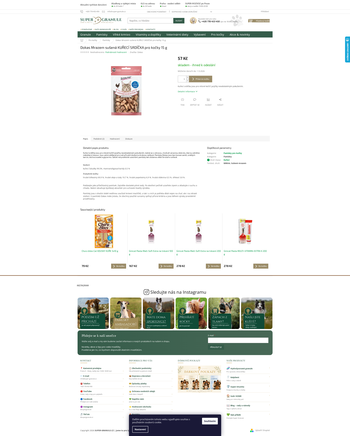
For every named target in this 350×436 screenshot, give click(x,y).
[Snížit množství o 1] (187, 80)
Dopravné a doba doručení (184, 11)
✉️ (102, 377)
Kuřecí (227, 160)
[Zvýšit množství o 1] (187, 77)
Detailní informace (186, 91)
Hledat (178, 20)
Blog (116, 29)
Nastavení (140, 429)
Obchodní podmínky (156, 11)
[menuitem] (86, 34)
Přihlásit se (216, 347)
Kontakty (150, 29)
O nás (124, 29)
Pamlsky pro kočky (233, 153)
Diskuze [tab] (128, 138)
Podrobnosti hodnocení (116, 52)
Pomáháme (87, 29)
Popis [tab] (85, 138)
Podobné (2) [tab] (99, 138)
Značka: (136, 52)
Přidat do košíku (202, 79)
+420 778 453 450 (219, 21)
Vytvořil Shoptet (262, 430)
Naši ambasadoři (103, 29)
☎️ (102, 384)
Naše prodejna (136, 29)
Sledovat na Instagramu (175, 292)
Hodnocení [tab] (115, 138)
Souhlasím (210, 421)
